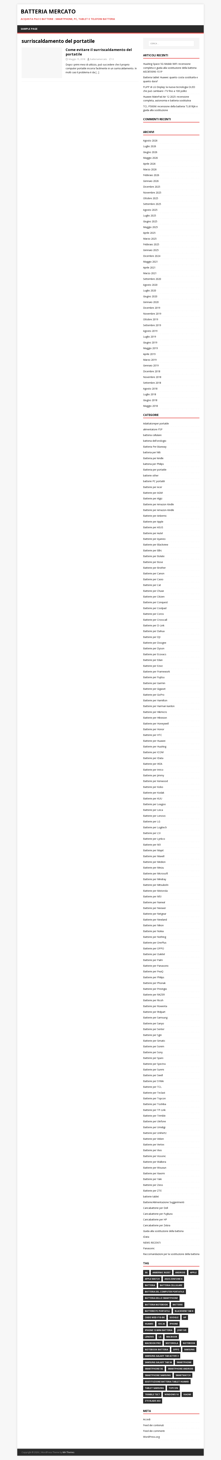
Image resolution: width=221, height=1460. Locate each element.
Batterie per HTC (152, 735)
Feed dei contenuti (153, 1425)
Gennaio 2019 (151, 365)
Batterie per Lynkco (154, 838)
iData (146, 1236)
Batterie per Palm (153, 960)
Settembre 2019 (152, 325)
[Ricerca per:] (171, 43)
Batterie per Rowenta (155, 1006)
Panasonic (149, 1248)
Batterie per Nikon (153, 925)
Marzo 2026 (150, 169)
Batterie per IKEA (152, 763)
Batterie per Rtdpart (154, 1011)
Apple (193, 1272)
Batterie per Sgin (152, 1035)
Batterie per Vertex (153, 1144)
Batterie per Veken (153, 1138)
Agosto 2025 (150, 209)
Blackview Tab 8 (184, 1311)
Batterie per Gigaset (154, 688)
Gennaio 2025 (151, 250)
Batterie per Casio (153, 579)
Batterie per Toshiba (154, 1104)
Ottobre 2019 (150, 319)
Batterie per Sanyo (153, 1023)
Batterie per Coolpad (154, 608)
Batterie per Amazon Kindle (158, 504)
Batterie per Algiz (152, 498)
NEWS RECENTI (152, 1242)
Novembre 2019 (152, 313)
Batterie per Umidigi (154, 1127)
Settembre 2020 (152, 279)
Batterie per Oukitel (154, 954)
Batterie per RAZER (154, 994)
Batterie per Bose (153, 562)
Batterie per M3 (152, 844)
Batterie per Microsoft (155, 873)
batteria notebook (156, 1304)
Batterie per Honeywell (156, 723)
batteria (150, 1285)
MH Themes (68, 1452)
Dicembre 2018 (151, 371)
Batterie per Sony (153, 1052)
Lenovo (149, 1336)
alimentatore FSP (152, 429)
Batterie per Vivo (152, 1150)
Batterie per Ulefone (154, 1121)
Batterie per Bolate (154, 556)
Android (180, 1272)
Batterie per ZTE (152, 1190)
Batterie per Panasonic (156, 965)
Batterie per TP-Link (154, 1110)
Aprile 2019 (149, 354)
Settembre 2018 (152, 382)
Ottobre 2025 (150, 198)
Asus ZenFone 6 (173, 1278)
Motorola (172, 1343)
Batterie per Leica (153, 810)
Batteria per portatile (154, 469)
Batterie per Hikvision (155, 717)
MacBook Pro (153, 1343)
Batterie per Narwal (154, 902)
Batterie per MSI (152, 896)
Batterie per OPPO (153, 948)
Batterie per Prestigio (155, 988)
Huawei (149, 1323)
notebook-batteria (156, 1349)
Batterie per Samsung (155, 1017)
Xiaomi (187, 1394)
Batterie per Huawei (154, 740)
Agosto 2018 (150, 388)
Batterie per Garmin (154, 683)
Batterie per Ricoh (153, 1000)
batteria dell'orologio (154, 440)
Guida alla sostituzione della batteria (163, 1231)
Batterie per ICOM (153, 752)
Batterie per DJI (151, 637)
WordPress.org (151, 1436)
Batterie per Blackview (155, 544)
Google (174, 1317)
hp (184, 1317)
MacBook (171, 1336)
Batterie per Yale (152, 1179)
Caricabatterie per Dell (155, 1208)
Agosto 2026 (150, 140)
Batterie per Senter (153, 1029)
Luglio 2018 (149, 394)
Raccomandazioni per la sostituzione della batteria (171, 1254)
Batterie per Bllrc (152, 550)
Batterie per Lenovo (154, 815)
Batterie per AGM (153, 492)
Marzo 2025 (150, 238)
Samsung (189, 1349)
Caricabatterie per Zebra (156, 1225)
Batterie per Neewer (154, 908)
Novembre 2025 (152, 192)
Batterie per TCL (152, 1086)
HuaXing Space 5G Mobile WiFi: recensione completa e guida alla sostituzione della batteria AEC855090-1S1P (169, 67)
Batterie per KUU (152, 798)
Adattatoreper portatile (156, 423)
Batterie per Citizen (154, 596)
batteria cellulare (152, 435)
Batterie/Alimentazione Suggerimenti (163, 1202)
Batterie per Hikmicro (155, 712)
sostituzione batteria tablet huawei (167, 1381)
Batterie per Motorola (155, 890)
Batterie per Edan (153, 660)
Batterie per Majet (153, 850)
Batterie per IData (153, 758)
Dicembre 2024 (151, 256)
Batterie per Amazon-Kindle (158, 510)
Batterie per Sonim (153, 1046)
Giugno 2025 (150, 221)
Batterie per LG (151, 821)
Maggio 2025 (150, 227)
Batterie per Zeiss (153, 1185)
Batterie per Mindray (154, 879)
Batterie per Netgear (154, 913)
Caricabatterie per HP (155, 1219)
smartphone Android (180, 1368)
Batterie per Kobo (153, 787)
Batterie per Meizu (153, 867)
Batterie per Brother (154, 567)
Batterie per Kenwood (155, 781)
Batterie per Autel (153, 533)
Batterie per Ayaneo (154, 539)
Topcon (173, 1388)
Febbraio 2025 (151, 244)
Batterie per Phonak (154, 983)
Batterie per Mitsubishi (155, 885)
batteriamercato (98, 59)
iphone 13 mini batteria (158, 1330)
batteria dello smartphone (161, 1298)
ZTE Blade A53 (152, 1400)
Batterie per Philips (153, 977)
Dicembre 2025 (151, 186)
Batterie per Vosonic (154, 1156)
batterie (178, 1304)
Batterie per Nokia (153, 931)
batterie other (150, 475)
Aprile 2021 (149, 267)
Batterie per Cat (152, 585)
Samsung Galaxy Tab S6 (158, 1362)
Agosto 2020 (150, 284)
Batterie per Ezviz (153, 665)
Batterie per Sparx (153, 1058)
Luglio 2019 (149, 336)
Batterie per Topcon (154, 1098)
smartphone (184, 1362)
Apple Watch (152, 1278)
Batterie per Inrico (153, 769)
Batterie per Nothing (154, 936)
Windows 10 (172, 1394)
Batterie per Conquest (155, 602)
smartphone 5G (154, 1368)
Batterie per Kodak (153, 792)
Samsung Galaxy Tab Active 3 (162, 1355)
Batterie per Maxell (153, 856)
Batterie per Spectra (154, 1063)
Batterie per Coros (153, 613)
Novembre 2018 (152, 377)
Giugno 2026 (150, 152)
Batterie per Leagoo (154, 804)
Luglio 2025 (149, 215)
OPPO (176, 1349)
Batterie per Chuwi (153, 590)
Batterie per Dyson (153, 648)
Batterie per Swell (153, 1075)
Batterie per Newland (155, 919)
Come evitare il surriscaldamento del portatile (99, 51)
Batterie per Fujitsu (154, 677)
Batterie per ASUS (153, 527)
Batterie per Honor (153, 729)
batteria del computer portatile (164, 1291)
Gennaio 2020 (151, 302)
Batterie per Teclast (154, 1092)
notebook (189, 1343)
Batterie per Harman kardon (159, 706)
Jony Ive (181, 1330)
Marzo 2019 (150, 359)
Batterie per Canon (153, 573)
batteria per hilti (152, 452)
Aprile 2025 (149, 232)
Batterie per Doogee (154, 642)
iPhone (174, 1323)
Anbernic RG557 (161, 1272)
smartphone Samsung (158, 1375)
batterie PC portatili (154, 481)
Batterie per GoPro (153, 694)
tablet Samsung (154, 1388)
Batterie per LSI (152, 833)
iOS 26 (161, 1323)
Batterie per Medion (154, 862)
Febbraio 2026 (151, 175)
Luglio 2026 (149, 146)
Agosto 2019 (150, 331)
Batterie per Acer (152, 487)
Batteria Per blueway (154, 446)
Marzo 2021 (150, 273)
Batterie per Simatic (154, 1040)
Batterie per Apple (153, 521)
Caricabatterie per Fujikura (157, 1213)
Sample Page (29, 28)
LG (160, 1336)
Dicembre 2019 (151, 307)
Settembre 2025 (152, 204)
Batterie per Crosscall (155, 619)
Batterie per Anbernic (155, 515)
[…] (97, 72)
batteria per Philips (153, 464)
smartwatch (183, 1375)
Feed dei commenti (154, 1431)
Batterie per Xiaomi (154, 1173)
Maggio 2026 (150, 157)
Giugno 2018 (150, 400)
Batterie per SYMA (153, 1081)
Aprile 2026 (149, 163)
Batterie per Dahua (154, 631)
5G (146, 1272)
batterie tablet (151, 1196)
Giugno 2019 (150, 342)
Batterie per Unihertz (154, 1133)
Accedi (146, 1419)
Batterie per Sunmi (153, 1069)
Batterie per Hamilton (155, 700)
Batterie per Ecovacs (154, 654)
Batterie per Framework (156, 671)
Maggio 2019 (150, 348)
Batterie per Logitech (155, 827)
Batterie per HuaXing (154, 746)
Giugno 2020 (150, 296)
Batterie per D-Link (153, 625)
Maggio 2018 (150, 405)
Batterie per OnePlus (154, 942)
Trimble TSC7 (152, 1394)
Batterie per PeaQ (153, 971)
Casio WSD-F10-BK (155, 1317)
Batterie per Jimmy (153, 775)
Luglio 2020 (149, 290)
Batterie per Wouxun (154, 1167)
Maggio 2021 (150, 261)
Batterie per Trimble (154, 1115)
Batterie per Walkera (154, 1161)
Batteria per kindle (153, 458)
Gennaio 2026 (151, 181)
